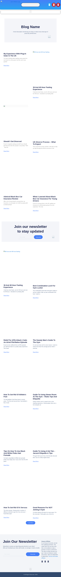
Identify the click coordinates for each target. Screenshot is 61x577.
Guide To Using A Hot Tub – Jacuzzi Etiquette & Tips (44, 452)
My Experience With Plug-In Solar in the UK (15, 55)
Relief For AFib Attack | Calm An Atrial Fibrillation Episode (15, 341)
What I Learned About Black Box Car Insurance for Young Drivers (45, 199)
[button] (30, 11)
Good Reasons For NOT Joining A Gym (42, 509)
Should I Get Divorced (13, 141)
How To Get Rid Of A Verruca (15, 508)
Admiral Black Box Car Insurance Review (13, 198)
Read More (6, 65)
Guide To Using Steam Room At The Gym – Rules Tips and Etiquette (45, 397)
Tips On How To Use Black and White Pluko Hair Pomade (14, 453)
